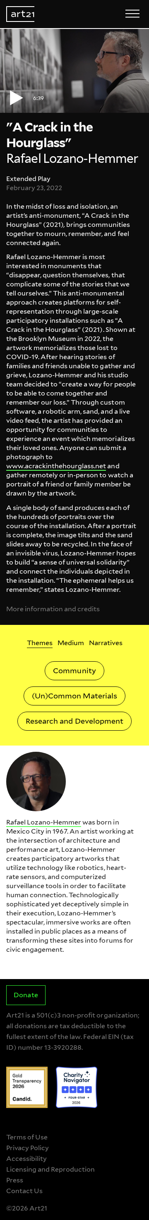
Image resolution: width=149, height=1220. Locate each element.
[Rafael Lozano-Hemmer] (36, 781)
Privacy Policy (27, 1148)
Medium (71, 643)
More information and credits (53, 609)
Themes (40, 643)
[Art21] (20, 14)
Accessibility (26, 1159)
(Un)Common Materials (74, 695)
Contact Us (24, 1191)
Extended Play (28, 179)
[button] (74, 71)
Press (14, 1180)
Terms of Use (27, 1137)
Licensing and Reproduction (50, 1169)
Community (74, 670)
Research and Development (74, 721)
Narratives (106, 643)
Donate (26, 995)
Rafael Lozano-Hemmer (43, 822)
